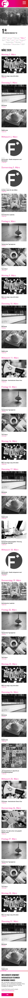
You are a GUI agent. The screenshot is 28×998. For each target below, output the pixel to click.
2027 (23, 44)
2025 (4, 38)
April (4, 40)
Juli (18, 40)
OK (7, 994)
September (10, 42)
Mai (9, 40)
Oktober (18, 42)
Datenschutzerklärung (7, 990)
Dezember (16, 44)
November (7, 44)
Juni (13, 40)
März (23, 38)
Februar (17, 38)
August (23, 40)
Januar (10, 38)
